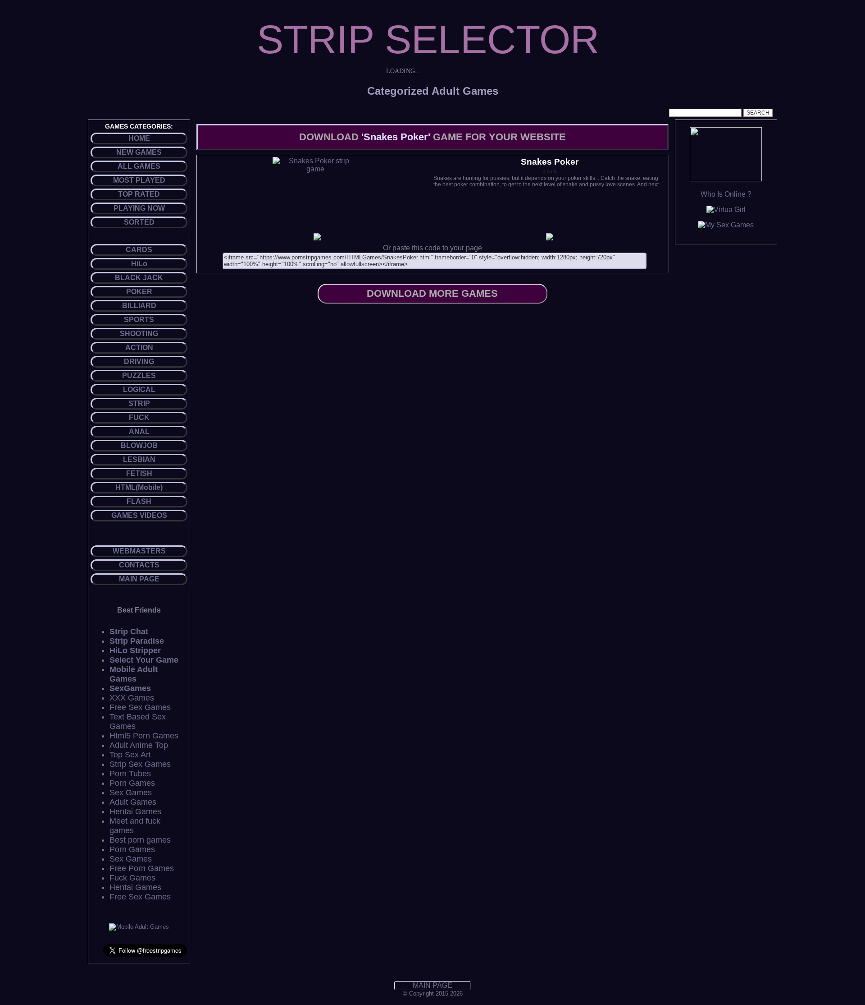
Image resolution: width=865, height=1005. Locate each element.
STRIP (139, 403)
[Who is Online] (726, 179)
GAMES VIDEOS (139, 515)
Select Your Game (143, 659)
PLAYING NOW (139, 208)
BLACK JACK (139, 277)
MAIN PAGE (139, 579)
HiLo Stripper (135, 650)
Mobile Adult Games (133, 674)
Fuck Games (132, 877)
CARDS (139, 250)
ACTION (139, 347)
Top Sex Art (130, 754)
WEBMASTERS (139, 551)
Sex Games (130, 792)
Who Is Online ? (726, 194)
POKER (139, 291)
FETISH (139, 473)
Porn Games (132, 783)
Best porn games (140, 839)
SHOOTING (139, 333)
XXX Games (131, 697)
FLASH (139, 501)
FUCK (139, 417)
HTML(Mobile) (139, 487)
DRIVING (139, 361)
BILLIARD (139, 305)
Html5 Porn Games (143, 735)
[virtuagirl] (726, 209)
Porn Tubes (130, 773)
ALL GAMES (139, 166)
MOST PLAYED (139, 180)
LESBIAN (139, 459)
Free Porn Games (141, 868)
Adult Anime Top (138, 745)
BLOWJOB (139, 445)
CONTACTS (139, 565)
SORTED (139, 222)
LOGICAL (139, 389)
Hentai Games (135, 811)
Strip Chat (128, 631)
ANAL (139, 431)
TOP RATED (139, 194)
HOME (139, 138)
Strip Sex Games (140, 764)
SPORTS (139, 319)
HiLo (139, 263)
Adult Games (132, 802)
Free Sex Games (140, 707)
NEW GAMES (139, 152)
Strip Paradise (136, 640)
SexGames (130, 688)
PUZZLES (139, 375)
